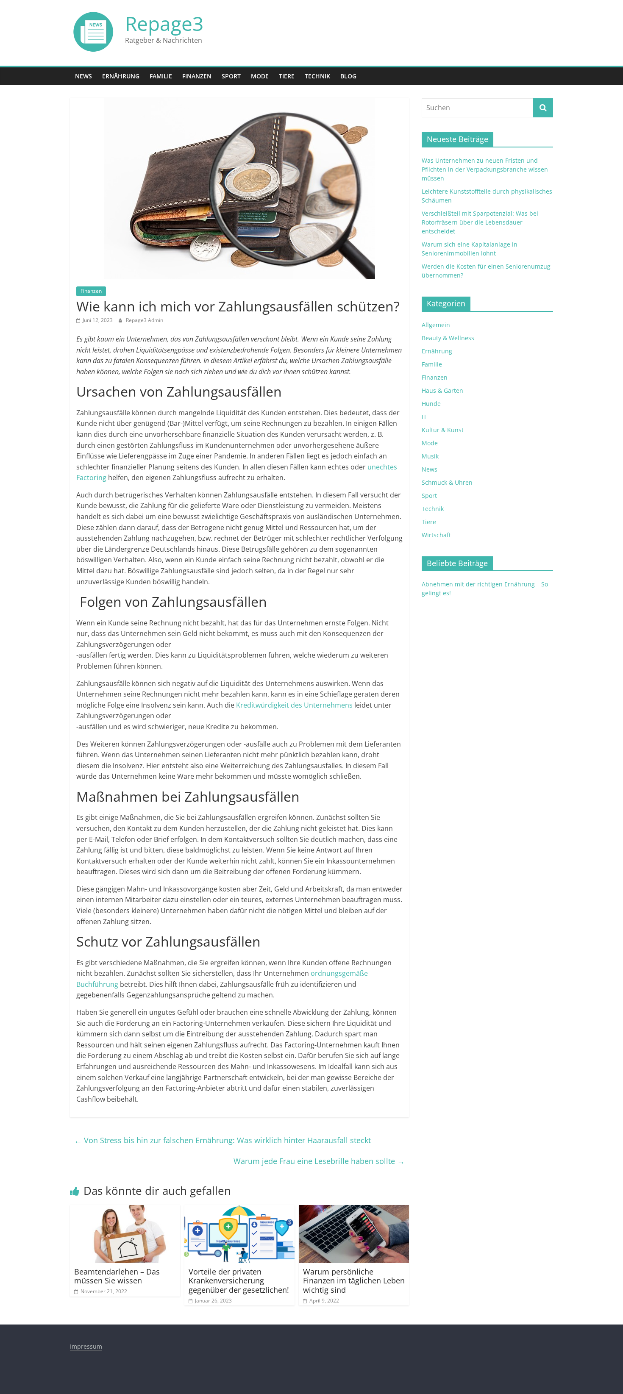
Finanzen (196, 76)
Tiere (287, 76)
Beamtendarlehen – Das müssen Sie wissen (117, 1276)
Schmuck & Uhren (447, 482)
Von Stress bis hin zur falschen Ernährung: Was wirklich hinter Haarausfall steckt (222, 1140)
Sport (231, 76)
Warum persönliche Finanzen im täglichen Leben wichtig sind (354, 1280)
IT (424, 417)
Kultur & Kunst (443, 430)
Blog (348, 76)
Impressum (86, 1346)
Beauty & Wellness (448, 338)
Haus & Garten (442, 390)
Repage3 (164, 23)
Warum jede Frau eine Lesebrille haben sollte (319, 1161)
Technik (317, 76)
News (83, 76)
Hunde (431, 404)
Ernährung (120, 76)
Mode (260, 76)
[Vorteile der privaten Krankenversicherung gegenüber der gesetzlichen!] (239, 1210)
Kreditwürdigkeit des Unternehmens (294, 705)
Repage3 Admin (144, 320)
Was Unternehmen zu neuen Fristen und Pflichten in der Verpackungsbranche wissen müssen (485, 169)
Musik (430, 456)
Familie (161, 76)
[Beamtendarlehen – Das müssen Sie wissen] (125, 1210)
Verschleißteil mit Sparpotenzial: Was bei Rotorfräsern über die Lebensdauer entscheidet (480, 222)
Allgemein (436, 325)
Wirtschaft (436, 535)
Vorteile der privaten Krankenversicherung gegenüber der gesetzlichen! (239, 1280)
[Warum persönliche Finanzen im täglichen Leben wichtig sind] (354, 1210)
